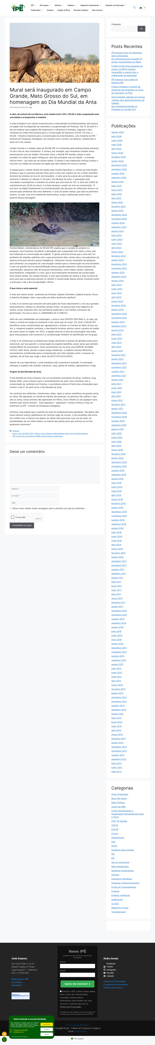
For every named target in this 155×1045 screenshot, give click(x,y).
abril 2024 (116, 248)
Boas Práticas (118, 802)
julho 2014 (116, 718)
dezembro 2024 (119, 215)
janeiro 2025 (117, 210)
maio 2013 (116, 771)
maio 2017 (116, 590)
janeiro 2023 (117, 309)
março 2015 (117, 685)
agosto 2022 (117, 330)
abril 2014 (116, 730)
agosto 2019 (117, 479)
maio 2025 (116, 194)
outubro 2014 (117, 705)
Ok (141, 28)
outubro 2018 (117, 520)
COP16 (114, 825)
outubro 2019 (117, 470)
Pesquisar (116, 24)
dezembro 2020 (119, 413)
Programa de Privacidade (116, 984)
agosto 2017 (117, 578)
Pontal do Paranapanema (123, 887)
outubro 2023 (118, 272)
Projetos (71, 5)
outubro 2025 (118, 173)
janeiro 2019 (117, 507)
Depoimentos (117, 837)
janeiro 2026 (117, 161)
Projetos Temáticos (120, 895)
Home (114, 846)
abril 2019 (116, 495)
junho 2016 (116, 635)
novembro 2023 (119, 268)
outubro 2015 (117, 656)
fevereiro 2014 (118, 738)
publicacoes (117, 899)
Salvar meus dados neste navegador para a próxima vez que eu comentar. (48, 508)
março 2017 (117, 598)
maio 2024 (116, 243)
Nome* (63, 962)
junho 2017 (116, 586)
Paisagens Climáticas (121, 879)
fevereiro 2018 (118, 553)
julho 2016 (116, 631)
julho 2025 (116, 186)
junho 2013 (116, 767)
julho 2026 (116, 136)
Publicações (36, 10)
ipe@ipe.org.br (80, 1031)
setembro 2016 (118, 623)
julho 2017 (116, 582)
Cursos (114, 833)
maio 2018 (116, 540)
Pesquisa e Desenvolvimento (125, 883)
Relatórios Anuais (119, 908)
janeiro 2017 (117, 606)
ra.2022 (115, 903)
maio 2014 (116, 726)
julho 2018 (116, 532)
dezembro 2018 (119, 512)
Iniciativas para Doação (122, 850)
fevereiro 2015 (118, 689)
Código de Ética (63, 10)
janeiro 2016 (117, 644)
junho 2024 (116, 239)
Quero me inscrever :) (77, 984)
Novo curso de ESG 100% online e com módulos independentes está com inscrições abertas (50, 433)
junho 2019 (116, 487)
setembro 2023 (118, 276)
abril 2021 (116, 396)
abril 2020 (116, 446)
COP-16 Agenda (119, 821)
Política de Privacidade (70, 1007)
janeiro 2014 (117, 743)
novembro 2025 (119, 169)
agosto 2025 (117, 182)
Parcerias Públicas (81, 10)
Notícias (58, 5)
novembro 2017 (119, 565)
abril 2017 (116, 594)
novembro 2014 (119, 701)
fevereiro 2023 (118, 305)
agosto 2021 (117, 380)
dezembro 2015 (119, 648)
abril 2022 (116, 347)
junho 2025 (116, 190)
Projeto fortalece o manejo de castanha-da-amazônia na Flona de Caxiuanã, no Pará (127, 90)
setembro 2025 (118, 177)
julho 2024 (116, 235)
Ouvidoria (17, 985)
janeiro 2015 (117, 693)
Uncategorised (118, 912)
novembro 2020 (119, 417)
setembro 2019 (118, 474)
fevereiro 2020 (118, 454)
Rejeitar (46, 1029)
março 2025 (117, 202)
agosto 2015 (117, 664)
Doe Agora (44, 5)
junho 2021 (116, 388)
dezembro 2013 (119, 747)
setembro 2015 (118, 660)
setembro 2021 (118, 375)
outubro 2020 (118, 421)
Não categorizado (120, 866)
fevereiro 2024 (118, 256)
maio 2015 (116, 677)
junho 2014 (116, 722)
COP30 (114, 829)
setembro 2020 (118, 425)
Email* (63, 971)
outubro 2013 (117, 755)
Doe (113, 842)
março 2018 (117, 549)
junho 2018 (116, 536)
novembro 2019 (119, 466)
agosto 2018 (117, 528)
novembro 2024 (119, 219)
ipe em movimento (120, 862)
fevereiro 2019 (118, 503)
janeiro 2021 (117, 408)
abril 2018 (116, 545)
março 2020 (117, 450)
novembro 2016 (119, 615)
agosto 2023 (117, 281)
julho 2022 (116, 334)
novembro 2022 (119, 318)
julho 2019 (116, 483)
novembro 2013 (119, 751)
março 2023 (117, 301)
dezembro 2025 (119, 165)
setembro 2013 (118, 759)
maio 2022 (116, 342)
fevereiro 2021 (118, 404)
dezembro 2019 (119, 462)
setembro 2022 (118, 326)
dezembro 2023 (119, 264)
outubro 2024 (118, 223)
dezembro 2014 (119, 697)
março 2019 (117, 499)
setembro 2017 (118, 573)
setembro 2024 (118, 227)
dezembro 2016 (119, 611)
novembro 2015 (119, 652)
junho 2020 (116, 437)
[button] (134, 7)
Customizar (46, 1024)
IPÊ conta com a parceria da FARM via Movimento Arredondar (37, 436)
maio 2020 (116, 441)
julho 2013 (116, 763)
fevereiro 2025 (118, 206)
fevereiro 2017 (118, 602)
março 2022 (117, 351)
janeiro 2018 (117, 557)
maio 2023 (116, 293)
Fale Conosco (97, 10)
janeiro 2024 (117, 260)
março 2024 (117, 252)
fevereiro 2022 (118, 355)
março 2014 (117, 734)
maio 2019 (116, 491)
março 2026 (117, 153)
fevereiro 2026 (118, 157)
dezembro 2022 (119, 314)
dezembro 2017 (119, 561)
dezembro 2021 (119, 363)
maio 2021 (116, 392)
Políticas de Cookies (113, 987)
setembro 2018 (118, 524)
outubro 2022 (118, 322)
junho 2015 (116, 672)
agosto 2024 (117, 231)
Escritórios (17, 982)
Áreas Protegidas (119, 794)
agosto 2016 (117, 627)
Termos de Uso (73, 1025)
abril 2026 (116, 149)
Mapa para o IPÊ (20, 979)
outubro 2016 (117, 619)
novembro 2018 (119, 516)
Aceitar (46, 1034)
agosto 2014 (117, 714)
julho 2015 (116, 668)
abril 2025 (116, 198)
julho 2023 (116, 285)
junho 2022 (116, 338)
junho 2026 (116, 140)
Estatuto (50, 10)
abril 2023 (116, 297)
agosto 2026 (117, 132)
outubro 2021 (117, 371)
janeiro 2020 (117, 458)
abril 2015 (116, 681)
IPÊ (32, 5)
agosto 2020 (117, 429)
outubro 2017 (117, 569)
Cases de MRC (118, 806)
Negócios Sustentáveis (90, 5)
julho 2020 (116, 433)
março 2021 (117, 400)
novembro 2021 (119, 367)
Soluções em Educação (114, 5)
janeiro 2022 (117, 359)
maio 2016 (116, 639)
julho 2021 (116, 384)
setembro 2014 (118, 710)
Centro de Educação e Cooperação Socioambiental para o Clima (127, 814)
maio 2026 (116, 144)
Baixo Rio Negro (119, 798)
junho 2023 (116, 289)
